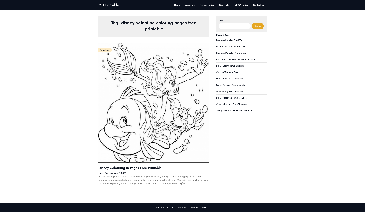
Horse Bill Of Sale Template (229, 78)
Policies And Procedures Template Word (236, 59)
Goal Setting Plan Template (229, 91)
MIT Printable (108, 5)
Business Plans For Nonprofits (231, 52)
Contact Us (258, 4)
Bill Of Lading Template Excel (230, 65)
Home (177, 4)
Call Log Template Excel (227, 72)
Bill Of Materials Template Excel (231, 97)
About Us (190, 4)
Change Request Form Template (231, 104)
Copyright (224, 4)
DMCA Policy (241, 4)
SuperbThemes (202, 207)
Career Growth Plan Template (230, 84)
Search (222, 20)
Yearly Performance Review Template (234, 110)
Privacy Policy (207, 4)
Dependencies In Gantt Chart (230, 46)
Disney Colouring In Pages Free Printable (130, 167)
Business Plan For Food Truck (230, 40)
